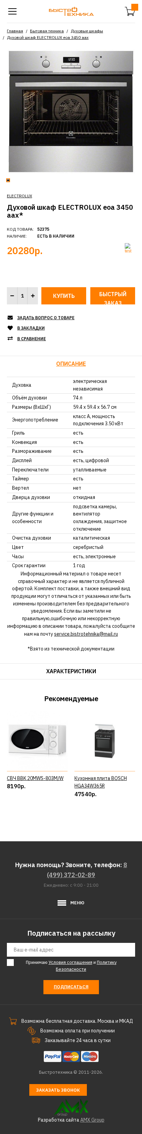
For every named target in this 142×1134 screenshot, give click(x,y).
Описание (71, 363)
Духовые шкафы (87, 30)
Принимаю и (71, 965)
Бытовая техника (47, 30)
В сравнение (31, 338)
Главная (15, 30)
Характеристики (71, 671)
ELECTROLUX (19, 195)
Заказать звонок (58, 1090)
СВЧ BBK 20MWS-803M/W (35, 778)
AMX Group (92, 1120)
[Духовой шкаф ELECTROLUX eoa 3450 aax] (71, 111)
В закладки (31, 328)
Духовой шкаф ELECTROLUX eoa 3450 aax (48, 37)
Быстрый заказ (112, 297)
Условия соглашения (70, 962)
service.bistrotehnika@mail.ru (86, 634)
